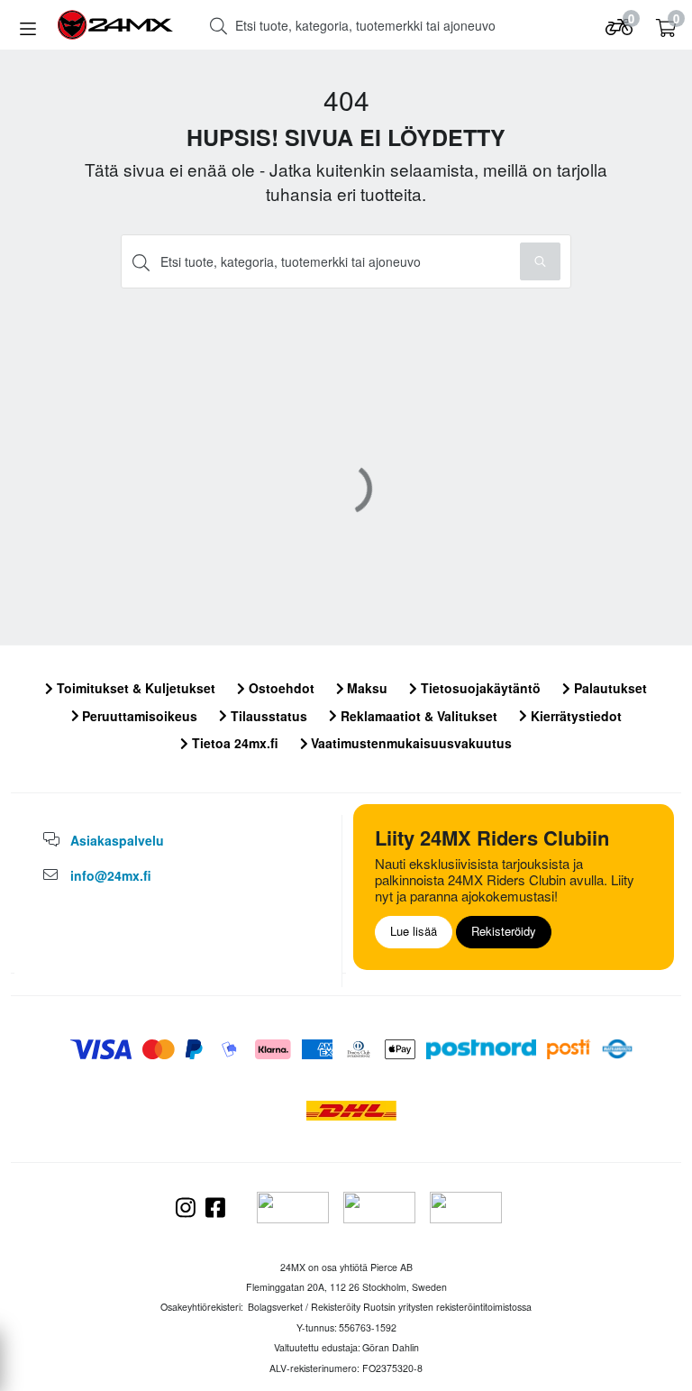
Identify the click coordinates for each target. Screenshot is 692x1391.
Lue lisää (413, 930)
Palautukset (608, 688)
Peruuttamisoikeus (137, 716)
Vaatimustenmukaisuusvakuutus (409, 743)
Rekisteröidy (503, 930)
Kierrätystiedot (574, 716)
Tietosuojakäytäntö (479, 688)
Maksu (365, 688)
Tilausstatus (267, 716)
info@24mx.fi (110, 875)
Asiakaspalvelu (117, 840)
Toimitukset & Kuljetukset (134, 688)
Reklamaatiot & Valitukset (417, 716)
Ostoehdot (279, 688)
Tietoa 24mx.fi (233, 743)
